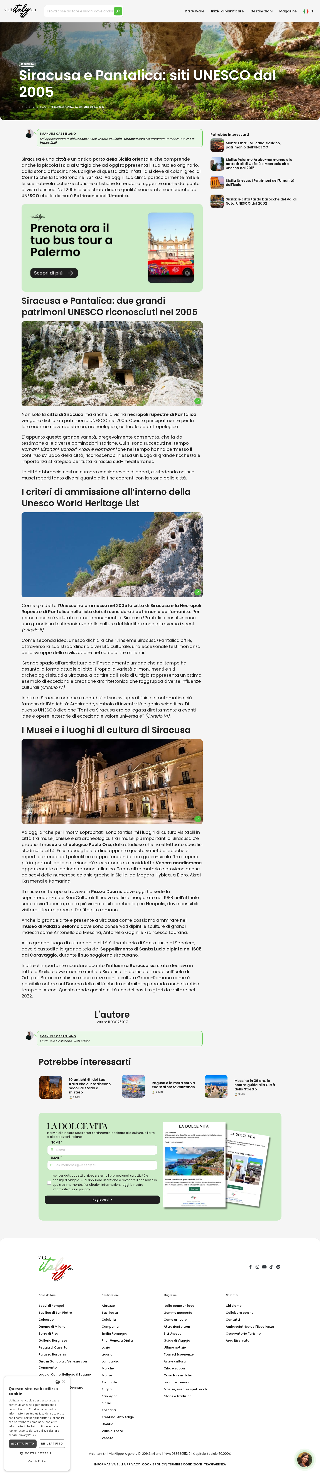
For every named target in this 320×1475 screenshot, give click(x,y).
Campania (110, 1326)
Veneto (107, 1438)
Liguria (107, 1354)
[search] (118, 11)
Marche (108, 1368)
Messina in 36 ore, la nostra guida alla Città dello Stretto (254, 1085)
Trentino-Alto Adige (118, 1417)
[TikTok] (271, 1268)
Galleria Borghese (53, 1340)
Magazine (288, 11)
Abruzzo (108, 1305)
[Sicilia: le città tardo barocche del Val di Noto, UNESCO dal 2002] (218, 201)
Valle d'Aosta (112, 1431)
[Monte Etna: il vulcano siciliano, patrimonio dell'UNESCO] (218, 145)
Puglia (107, 1389)
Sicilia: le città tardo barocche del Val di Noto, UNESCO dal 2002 (261, 201)
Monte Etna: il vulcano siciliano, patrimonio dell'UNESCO (253, 145)
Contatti (233, 1319)
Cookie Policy (154, 1464)
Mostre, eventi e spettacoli (185, 1389)
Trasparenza (215, 1464)
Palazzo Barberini (53, 1354)
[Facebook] (250, 1268)
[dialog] (37, 1423)
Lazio (106, 1347)
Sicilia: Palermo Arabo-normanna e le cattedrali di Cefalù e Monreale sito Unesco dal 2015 (259, 163)
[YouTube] (264, 1268)
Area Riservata (237, 1340)
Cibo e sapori (174, 1368)
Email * (56, 1158)
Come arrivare (175, 1319)
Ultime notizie (175, 1347)
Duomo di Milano (52, 1326)
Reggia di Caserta (53, 1347)
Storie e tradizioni (178, 1396)
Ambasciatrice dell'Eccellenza (250, 1326)
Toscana (109, 1410)
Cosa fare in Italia (178, 1375)
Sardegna (110, 1396)
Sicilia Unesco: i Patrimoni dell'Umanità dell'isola (260, 182)
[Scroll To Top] (312, 1470)
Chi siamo (234, 1305)
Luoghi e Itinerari (177, 1382)
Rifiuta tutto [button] (52, 1443)
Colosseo (46, 1319)
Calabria (109, 1319)
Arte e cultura (175, 1361)
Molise (107, 1375)
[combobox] (58, 1382)
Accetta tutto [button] (22, 1443)
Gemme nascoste (178, 1312)
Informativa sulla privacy (71, 1189)
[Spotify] (278, 1268)
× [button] (63, 1381)
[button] (37, 1453)
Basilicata (110, 1312)
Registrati (101, 1199)
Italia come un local (179, 1305)
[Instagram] (257, 1268)
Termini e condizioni (185, 1464)
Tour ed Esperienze (179, 1354)
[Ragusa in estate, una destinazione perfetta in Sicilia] (133, 1086)
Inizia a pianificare (227, 11)
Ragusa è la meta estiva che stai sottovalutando (173, 1085)
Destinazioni (262, 11)
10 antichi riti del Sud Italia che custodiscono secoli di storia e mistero (90, 1086)
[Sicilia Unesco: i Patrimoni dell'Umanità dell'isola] (218, 182)
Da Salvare (194, 11)
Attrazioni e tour (177, 1326)
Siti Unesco (173, 1333)
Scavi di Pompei (51, 1305)
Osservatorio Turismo (243, 1333)
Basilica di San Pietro (55, 1312)
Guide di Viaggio (177, 1340)
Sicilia (106, 1403)
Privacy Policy (27, 1435)
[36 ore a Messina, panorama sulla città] (216, 1086)
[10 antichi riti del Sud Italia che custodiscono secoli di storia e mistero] (50, 1087)
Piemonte (109, 1382)
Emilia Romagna (114, 1333)
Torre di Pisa (48, 1333)
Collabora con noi (240, 1312)
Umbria (107, 1424)
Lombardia (110, 1361)
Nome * (56, 1142)
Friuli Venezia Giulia (117, 1340)
